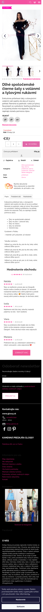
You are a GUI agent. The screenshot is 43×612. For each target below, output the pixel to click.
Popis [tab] (7, 196)
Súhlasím (21, 607)
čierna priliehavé (25, 168)
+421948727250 (11, 417)
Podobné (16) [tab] (16, 196)
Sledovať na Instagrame (23, 525)
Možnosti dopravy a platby (12, 464)
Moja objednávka (8, 459)
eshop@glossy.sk (12, 424)
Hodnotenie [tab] (27, 196)
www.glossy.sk (9, 414)
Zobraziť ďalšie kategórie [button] (28, 171)
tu (29, 594)
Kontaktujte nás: (10, 409)
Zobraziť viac (21, 353)
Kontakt (5, 479)
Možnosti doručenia (9, 125)
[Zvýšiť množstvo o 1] (18, 144)
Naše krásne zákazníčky (10, 477)
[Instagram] (9, 429)
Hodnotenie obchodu (21, 269)
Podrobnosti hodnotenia (31, 79)
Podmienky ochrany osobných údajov (15, 474)
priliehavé (25, 175)
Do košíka (33, 144)
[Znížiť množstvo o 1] (8, 144)
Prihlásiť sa (10, 396)
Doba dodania (7, 467)
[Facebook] (4, 429)
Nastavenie (20, 600)
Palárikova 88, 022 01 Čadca (12, 444)
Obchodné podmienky (10, 469)
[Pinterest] (14, 429)
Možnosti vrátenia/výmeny (11, 472)
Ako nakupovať (7, 461)
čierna (24, 177)
